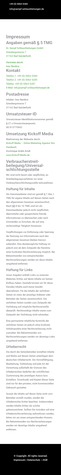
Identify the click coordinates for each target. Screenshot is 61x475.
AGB (45, 460)
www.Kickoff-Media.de (18, 155)
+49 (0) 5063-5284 (18, 4)
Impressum (19, 460)
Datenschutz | (35, 460)
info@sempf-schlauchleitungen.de (26, 9)
